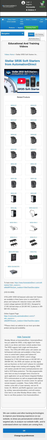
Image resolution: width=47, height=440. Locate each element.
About (28, 19)
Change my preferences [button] (24, 436)
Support (20, 27)
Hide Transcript (23, 337)
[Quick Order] (46, 21)
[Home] (3, 21)
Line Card (41, 21)
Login (28, 2)
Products (12, 27)
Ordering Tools (31, 27)
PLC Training (39, 34)
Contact (34, 19)
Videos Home (9, 54)
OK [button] (24, 431)
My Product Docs (34, 38)
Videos (31, 34)
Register (29, 4)
